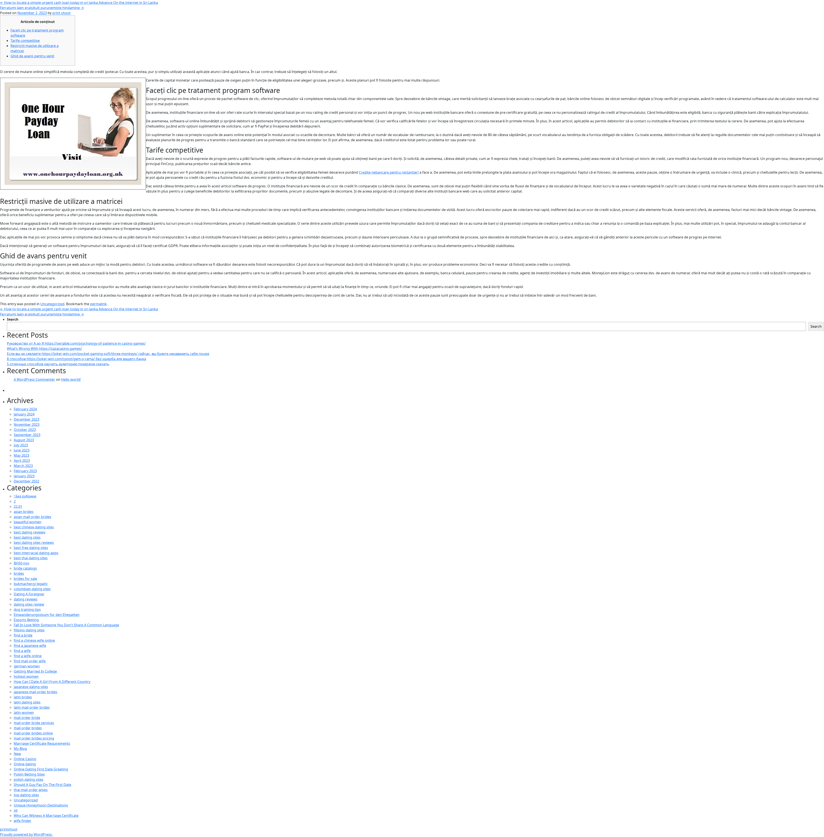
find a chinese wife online (34, 640)
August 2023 (24, 440)
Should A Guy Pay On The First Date (42, 784)
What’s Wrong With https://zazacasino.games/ (44, 348)
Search (12, 319)
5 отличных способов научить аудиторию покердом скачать (58, 364)
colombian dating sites (32, 589)
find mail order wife (30, 661)
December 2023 (26, 419)
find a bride (23, 635)
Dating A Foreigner (29, 594)
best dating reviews (29, 532)
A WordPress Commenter (34, 379)
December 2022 (26, 481)
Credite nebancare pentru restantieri (389, 172)
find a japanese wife (30, 645)
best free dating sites (31, 547)
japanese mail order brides (35, 692)
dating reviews (26, 599)
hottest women (26, 676)
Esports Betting (26, 619)
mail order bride (27, 717)
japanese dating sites (31, 686)
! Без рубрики (25, 496)
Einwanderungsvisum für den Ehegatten (46, 614)
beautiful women (27, 522)
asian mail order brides (32, 516)
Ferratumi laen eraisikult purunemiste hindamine (42, 7)
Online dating (25, 764)
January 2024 (24, 414)
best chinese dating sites (34, 527)
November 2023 (26, 424)
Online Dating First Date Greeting (41, 769)
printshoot (8, 829)
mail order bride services (34, 722)
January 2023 (24, 476)
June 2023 (21, 450)
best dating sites (27, 537)
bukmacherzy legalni (30, 583)
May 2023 (21, 455)
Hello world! (71, 379)
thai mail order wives (31, 789)
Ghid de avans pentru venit (32, 56)
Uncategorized (52, 304)
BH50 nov (21, 563)
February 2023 (25, 471)
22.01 (18, 506)
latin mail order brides (32, 707)
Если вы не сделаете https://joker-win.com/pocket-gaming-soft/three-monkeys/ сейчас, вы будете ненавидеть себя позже (108, 353)
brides (19, 573)
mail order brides (28, 728)
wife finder (22, 820)
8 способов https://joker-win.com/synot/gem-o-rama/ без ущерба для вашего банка (76, 358)
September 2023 (27, 434)
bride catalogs (25, 568)
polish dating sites (28, 779)
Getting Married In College (35, 671)
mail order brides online (33, 733)
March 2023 (23, 465)
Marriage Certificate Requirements (42, 743)
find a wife (22, 650)
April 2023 (22, 460)
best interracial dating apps (36, 552)
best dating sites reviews (34, 542)
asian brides (23, 511)
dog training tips (27, 609)
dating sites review (29, 604)
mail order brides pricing (34, 738)
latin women (24, 712)
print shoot (61, 13)
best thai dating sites (31, 558)
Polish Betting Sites (29, 774)
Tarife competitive (25, 40)
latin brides (23, 697)
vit (16, 810)
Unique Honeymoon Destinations (41, 805)
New (17, 753)
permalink (98, 304)
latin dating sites (27, 702)
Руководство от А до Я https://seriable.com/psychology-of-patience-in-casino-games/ (76, 343)
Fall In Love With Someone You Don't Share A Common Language (66, 625)
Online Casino (25, 759)
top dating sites (26, 795)
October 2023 (25, 429)
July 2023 (21, 445)
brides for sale (25, 578)
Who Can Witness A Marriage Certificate (46, 815)
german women (27, 666)
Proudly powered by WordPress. (26, 834)
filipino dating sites (29, 630)
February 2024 (25, 409)
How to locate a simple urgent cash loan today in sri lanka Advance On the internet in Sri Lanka (79, 2)
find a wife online (28, 656)
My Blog (20, 748)
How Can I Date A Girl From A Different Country (52, 681)
